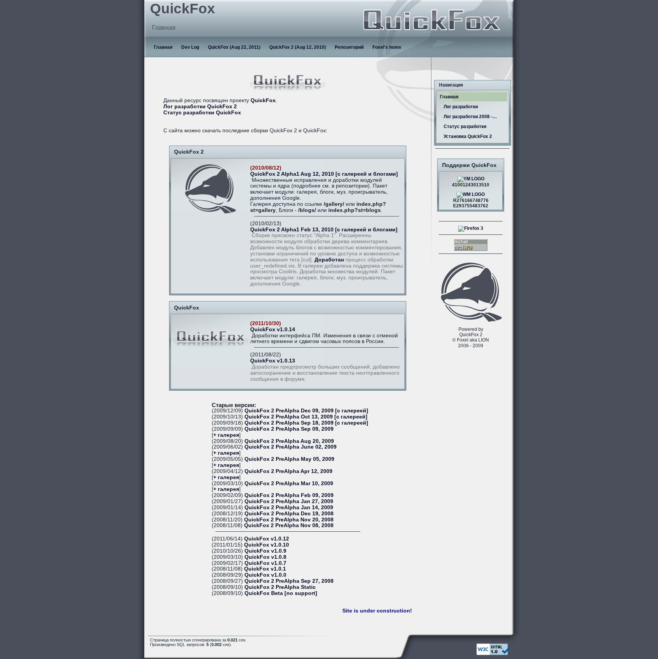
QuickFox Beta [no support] (280, 593)
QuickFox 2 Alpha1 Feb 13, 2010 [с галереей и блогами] (324, 229)
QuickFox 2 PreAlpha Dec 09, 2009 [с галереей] (306, 411)
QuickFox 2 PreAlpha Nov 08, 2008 (289, 525)
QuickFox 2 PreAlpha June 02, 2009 (290, 447)
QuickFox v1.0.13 (272, 361)
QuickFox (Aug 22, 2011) (234, 47)
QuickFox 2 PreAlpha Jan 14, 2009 (288, 507)
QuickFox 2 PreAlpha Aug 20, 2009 (289, 441)
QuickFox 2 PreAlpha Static (280, 587)
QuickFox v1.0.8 (265, 557)
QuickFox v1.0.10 (266, 545)
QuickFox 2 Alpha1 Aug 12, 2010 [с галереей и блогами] (324, 174)
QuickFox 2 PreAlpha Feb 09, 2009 (289, 495)
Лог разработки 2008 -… (470, 116)
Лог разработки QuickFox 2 (200, 106)
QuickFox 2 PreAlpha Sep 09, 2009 (289, 429)
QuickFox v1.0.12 (266, 539)
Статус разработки (465, 126)
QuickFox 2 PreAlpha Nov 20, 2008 (289, 520)
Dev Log (190, 47)
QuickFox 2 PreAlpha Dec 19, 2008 (289, 513)
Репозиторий (349, 47)
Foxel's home (386, 47)
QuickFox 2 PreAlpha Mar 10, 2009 (288, 483)
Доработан (329, 260)
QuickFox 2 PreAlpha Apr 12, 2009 (288, 471)
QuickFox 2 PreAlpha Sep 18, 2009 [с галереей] (306, 423)
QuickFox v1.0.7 (265, 563)
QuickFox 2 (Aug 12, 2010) (297, 47)
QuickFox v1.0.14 (272, 329)
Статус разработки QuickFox (202, 112)
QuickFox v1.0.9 (265, 551)
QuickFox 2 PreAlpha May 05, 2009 (289, 459)
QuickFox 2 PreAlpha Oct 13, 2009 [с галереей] (305, 417)
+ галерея (226, 435)
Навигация (451, 85)
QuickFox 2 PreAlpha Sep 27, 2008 (289, 581)
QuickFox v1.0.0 (265, 575)
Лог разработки (461, 106)
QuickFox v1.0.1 (265, 569)
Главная (163, 47)
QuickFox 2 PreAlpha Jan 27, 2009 (288, 501)
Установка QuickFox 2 (468, 136)
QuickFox (263, 100)
